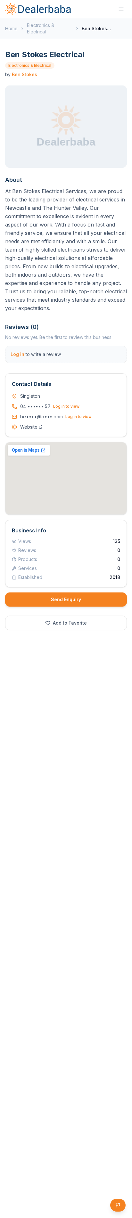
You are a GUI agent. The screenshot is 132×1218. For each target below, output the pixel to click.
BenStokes (24, 74)
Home (11, 28)
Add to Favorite (70, 623)
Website (28, 427)
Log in (17, 354)
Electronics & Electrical (40, 28)
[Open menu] (121, 9)
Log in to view (66, 406)
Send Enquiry (66, 599)
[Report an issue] (118, 1205)
